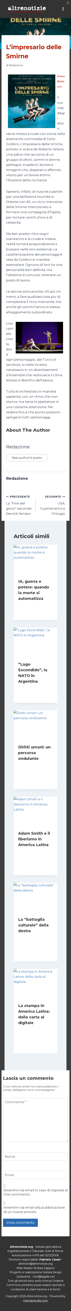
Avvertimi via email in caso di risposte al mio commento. (36, 1192)
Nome (10, 1156)
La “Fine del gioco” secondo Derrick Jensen (19, 505)
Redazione (16, 65)
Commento (15, 1102)
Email (9, 1175)
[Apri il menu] (62, 9)
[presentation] (35, 559)
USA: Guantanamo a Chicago (52, 505)
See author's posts (27, 458)
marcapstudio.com (35, 1300)
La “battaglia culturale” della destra (33, 925)
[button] (68, 4)
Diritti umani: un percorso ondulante (34, 753)
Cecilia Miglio (30, 605)
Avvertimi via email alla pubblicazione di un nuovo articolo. (34, 1210)
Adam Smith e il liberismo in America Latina (34, 839)
